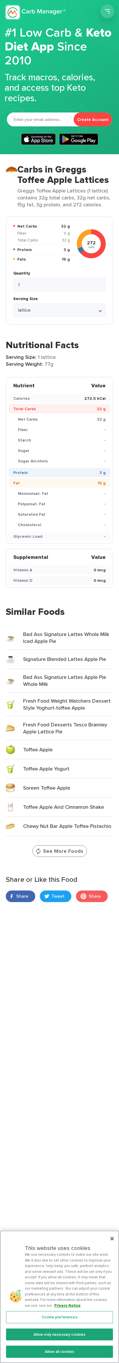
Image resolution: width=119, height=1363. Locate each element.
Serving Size (25, 298)
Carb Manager (35, 12)
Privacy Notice (67, 1305)
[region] (59, 1297)
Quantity (21, 273)
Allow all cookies (59, 1351)
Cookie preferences (59, 1317)
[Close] (112, 1238)
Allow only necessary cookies (60, 1334)
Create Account (93, 119)
